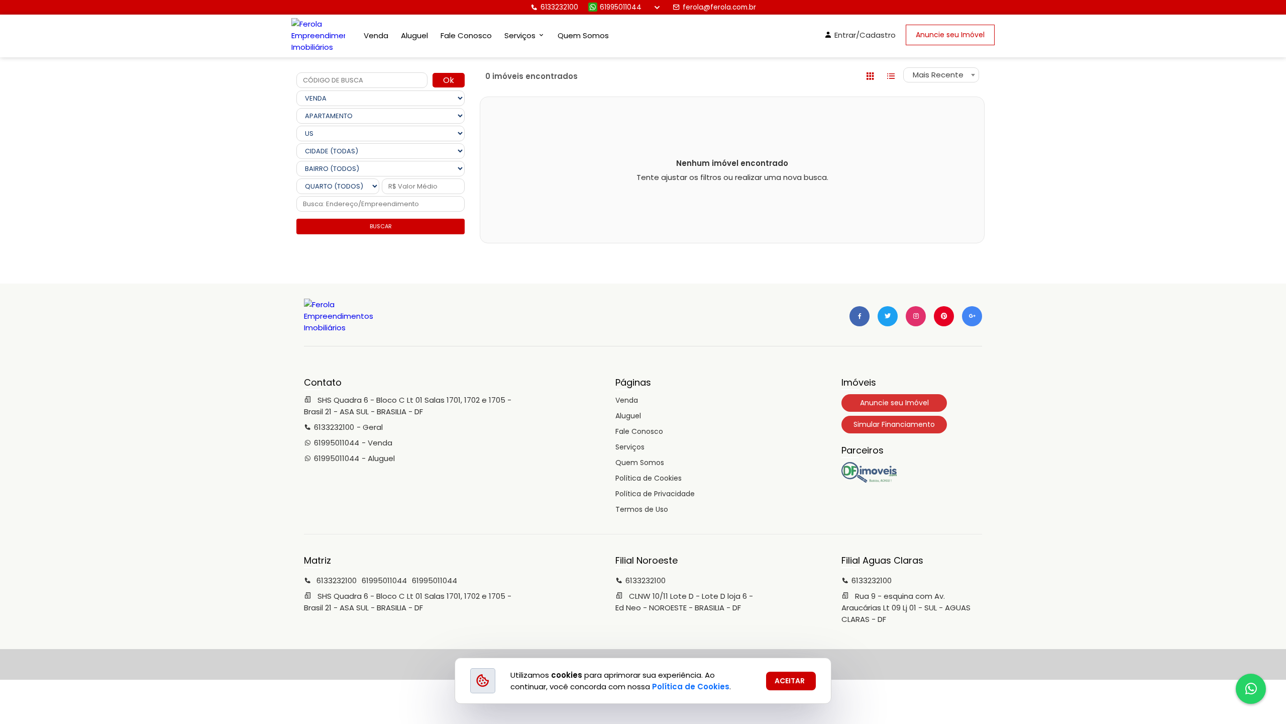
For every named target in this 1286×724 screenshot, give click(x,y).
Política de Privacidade (655, 494)
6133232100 (559, 7)
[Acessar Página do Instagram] (916, 316)
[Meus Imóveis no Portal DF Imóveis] (869, 480)
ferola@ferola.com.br (719, 7)
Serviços (630, 447)
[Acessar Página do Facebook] (859, 316)
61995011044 (620, 7)
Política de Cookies (648, 478)
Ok (448, 80)
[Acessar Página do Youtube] (944, 316)
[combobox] (941, 75)
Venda (376, 35)
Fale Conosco (466, 35)
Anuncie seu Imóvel (950, 35)
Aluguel (414, 35)
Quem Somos (583, 35)
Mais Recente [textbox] (938, 74)
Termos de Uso (641, 509)
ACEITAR (790, 681)
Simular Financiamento (894, 424)
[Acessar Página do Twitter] (888, 316)
